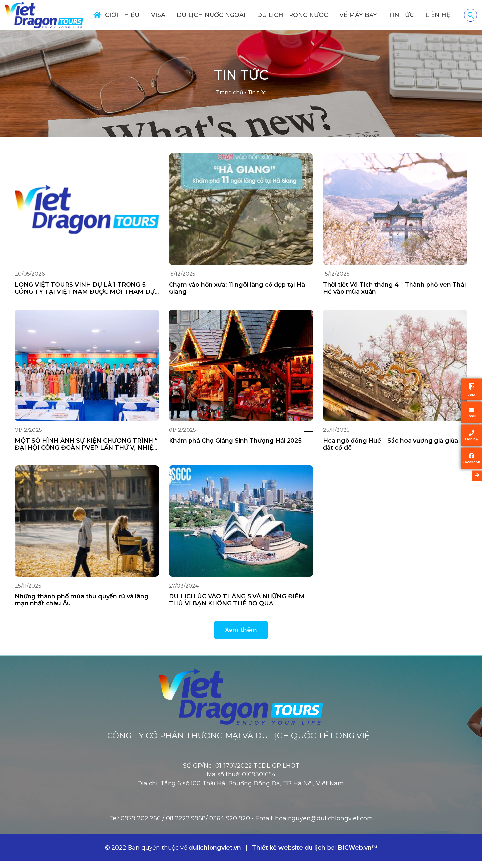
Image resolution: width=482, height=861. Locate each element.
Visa (158, 15)
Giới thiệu (122, 15)
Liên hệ (437, 15)
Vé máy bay (358, 15)
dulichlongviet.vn (215, 847)
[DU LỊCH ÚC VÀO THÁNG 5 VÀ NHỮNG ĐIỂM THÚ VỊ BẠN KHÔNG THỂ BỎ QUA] (241, 521)
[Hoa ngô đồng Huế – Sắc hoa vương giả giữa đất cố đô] (395, 365)
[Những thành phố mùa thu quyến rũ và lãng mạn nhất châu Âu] (87, 521)
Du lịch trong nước (292, 15)
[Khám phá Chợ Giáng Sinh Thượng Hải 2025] (241, 365)
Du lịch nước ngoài (211, 15)
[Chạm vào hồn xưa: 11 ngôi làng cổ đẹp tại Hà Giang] (241, 209)
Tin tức (401, 15)
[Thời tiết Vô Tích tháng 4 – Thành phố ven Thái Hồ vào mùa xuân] (395, 209)
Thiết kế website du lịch (289, 847)
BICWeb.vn (355, 847)
